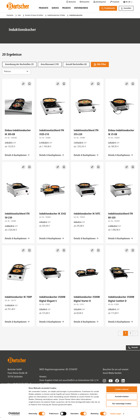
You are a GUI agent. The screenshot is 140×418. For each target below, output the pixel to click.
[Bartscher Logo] (18, 6)
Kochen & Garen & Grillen (34, 15)
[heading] (43, 8)
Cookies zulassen (122, 389)
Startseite (10, 15)
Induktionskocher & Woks (56, 15)
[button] (126, 8)
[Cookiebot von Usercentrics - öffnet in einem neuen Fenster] (14, 413)
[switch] (63, 413)
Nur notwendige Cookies (121, 404)
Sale (19, 15)
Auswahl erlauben (122, 396)
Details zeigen (115, 414)
